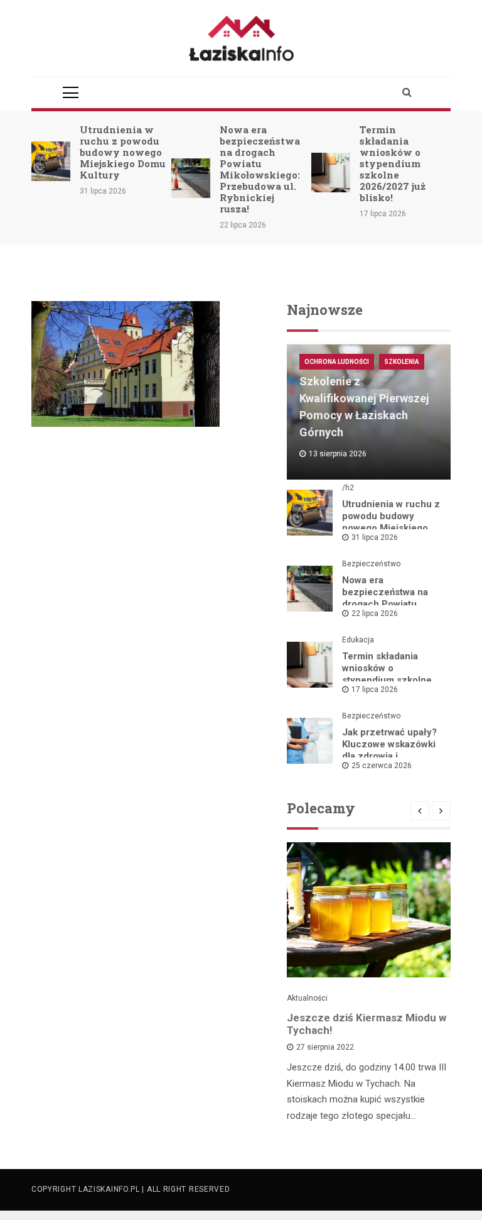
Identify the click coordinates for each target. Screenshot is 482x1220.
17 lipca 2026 (374, 689)
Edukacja (358, 639)
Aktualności (307, 998)
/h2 (348, 487)
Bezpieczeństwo (371, 563)
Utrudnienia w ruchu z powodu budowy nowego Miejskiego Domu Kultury (123, 152)
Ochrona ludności (336, 361)
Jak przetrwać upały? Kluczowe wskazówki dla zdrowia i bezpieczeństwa (389, 750)
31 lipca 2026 (374, 537)
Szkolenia (401, 361)
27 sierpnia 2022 (325, 1047)
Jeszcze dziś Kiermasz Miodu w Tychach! (366, 1023)
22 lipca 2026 (374, 613)
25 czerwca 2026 (381, 765)
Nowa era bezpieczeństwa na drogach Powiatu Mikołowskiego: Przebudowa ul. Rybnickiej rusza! (260, 169)
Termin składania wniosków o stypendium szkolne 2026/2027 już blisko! (393, 163)
